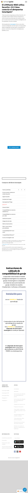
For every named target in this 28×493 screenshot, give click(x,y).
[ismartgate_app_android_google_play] (19, 441)
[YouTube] (20, 451)
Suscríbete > (17, 438)
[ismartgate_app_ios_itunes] (19, 446)
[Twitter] (17, 451)
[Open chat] (25, 490)
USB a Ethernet (5, 244)
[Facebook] (15, 451)
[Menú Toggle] (26, 1)
